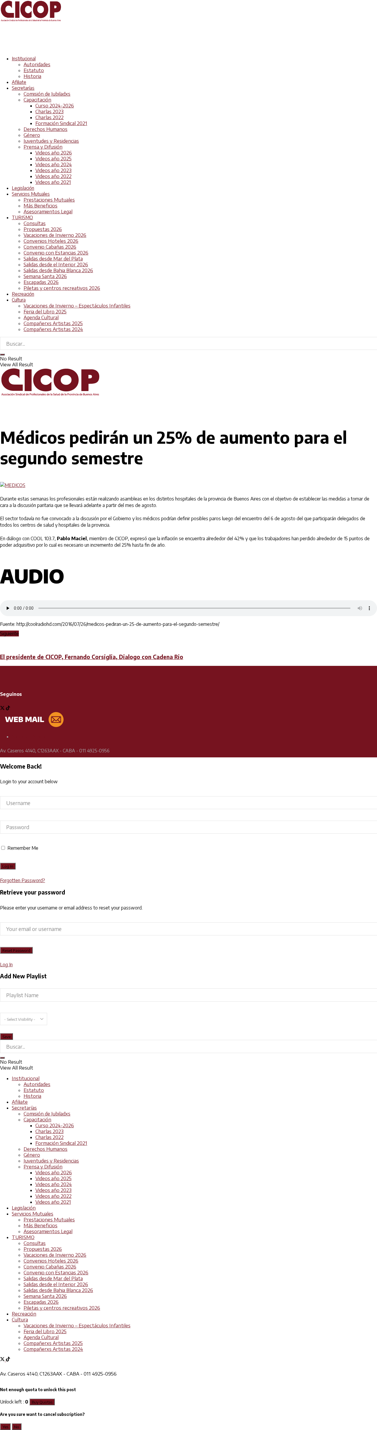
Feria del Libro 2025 (45, 312)
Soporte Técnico (28, 736)
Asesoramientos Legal (48, 211)
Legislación (23, 188)
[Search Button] (2, 354)
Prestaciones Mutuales (49, 200)
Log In (6, 964)
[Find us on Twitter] (3, 708)
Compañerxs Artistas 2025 (53, 323)
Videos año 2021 (53, 182)
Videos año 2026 (53, 153)
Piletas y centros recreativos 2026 (62, 288)
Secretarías (23, 88)
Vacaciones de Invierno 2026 (55, 235)
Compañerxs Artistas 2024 (53, 329)
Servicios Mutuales (31, 194)
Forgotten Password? (22, 880)
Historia (32, 76)
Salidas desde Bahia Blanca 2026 (58, 270)
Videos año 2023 (53, 170)
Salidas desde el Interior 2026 (56, 264)
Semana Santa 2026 (45, 276)
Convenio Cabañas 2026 (50, 247)
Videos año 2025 (53, 159)
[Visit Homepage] (31, 20)
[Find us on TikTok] (8, 1360)
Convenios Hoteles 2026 (51, 241)
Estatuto (34, 70)
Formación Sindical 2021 (61, 123)
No (16, 1426)
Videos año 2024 (53, 164)
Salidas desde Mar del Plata (53, 259)
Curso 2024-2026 (54, 106)
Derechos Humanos (45, 129)
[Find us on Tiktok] (8, 708)
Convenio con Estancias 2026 (56, 253)
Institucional (24, 58)
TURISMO (22, 217)
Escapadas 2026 (41, 282)
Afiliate (19, 82)
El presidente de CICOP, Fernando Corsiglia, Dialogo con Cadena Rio (91, 657)
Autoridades (37, 64)
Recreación (23, 294)
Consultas (35, 223)
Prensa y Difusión (43, 147)
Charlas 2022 (49, 117)
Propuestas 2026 (43, 229)
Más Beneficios (40, 206)
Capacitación (37, 100)
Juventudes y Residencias (51, 141)
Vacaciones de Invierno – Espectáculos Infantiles (77, 306)
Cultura (19, 300)
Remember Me (22, 848)
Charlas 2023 (49, 111)
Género (32, 135)
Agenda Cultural (41, 317)
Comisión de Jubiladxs (47, 94)
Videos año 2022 (53, 176)
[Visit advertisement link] (107, 48)
